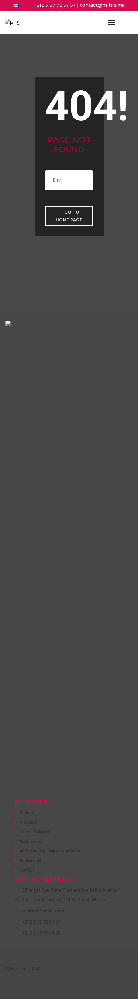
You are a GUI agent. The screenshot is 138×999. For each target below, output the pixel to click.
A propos (28, 822)
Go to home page (69, 216)
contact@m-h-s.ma (102, 5)
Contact (27, 870)
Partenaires (30, 841)
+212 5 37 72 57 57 (55, 5)
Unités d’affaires (34, 832)
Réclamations (32, 860)
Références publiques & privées (50, 851)
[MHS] (12, 22)
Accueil (27, 813)
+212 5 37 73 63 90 (41, 933)
